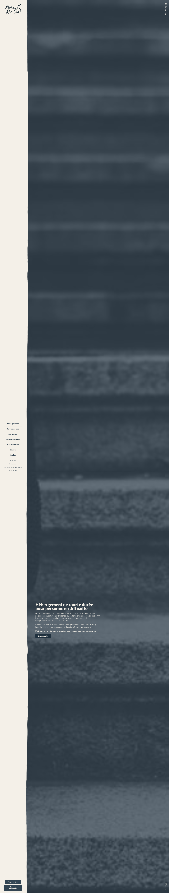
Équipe (13, 450)
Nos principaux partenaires (13, 467)
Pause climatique (13, 439)
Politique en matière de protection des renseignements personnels (65, 631)
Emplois (13, 455)
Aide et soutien (13, 445)
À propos (13, 461)
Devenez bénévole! (13, 887)
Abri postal (12, 434)
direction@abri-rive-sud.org (78, 627)
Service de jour (13, 429)
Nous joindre (13, 470)
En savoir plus (43, 636)
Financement (12, 464)
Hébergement (13, 424)
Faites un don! (13, 882)
